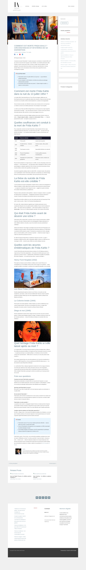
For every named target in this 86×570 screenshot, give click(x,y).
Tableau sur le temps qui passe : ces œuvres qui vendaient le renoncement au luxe (68, 43)
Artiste (16, 52)
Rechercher (63, 19)
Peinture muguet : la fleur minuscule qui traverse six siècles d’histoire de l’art (68, 66)
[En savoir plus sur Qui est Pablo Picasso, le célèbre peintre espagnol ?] (17, 473)
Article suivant (53, 463)
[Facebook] (14, 54)
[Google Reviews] (43, 497)
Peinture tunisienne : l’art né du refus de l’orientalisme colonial (20, 532)
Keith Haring (44, 443)
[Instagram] (46, 497)
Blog (14, 479)
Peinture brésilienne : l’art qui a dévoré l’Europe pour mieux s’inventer (67, 56)
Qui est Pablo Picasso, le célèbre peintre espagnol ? (20, 477)
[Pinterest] (19, 54)
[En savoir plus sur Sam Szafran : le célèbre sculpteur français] (39, 473)
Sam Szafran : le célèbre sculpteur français (42, 477)
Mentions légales (65, 509)
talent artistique (22, 52)
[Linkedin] (22, 54)
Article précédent (12, 463)
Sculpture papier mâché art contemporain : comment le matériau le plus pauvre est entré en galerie (20, 519)
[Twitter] (17, 54)
